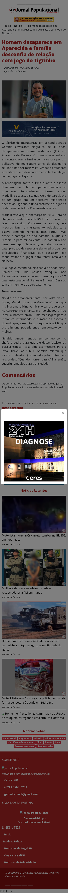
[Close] (62, 412)
